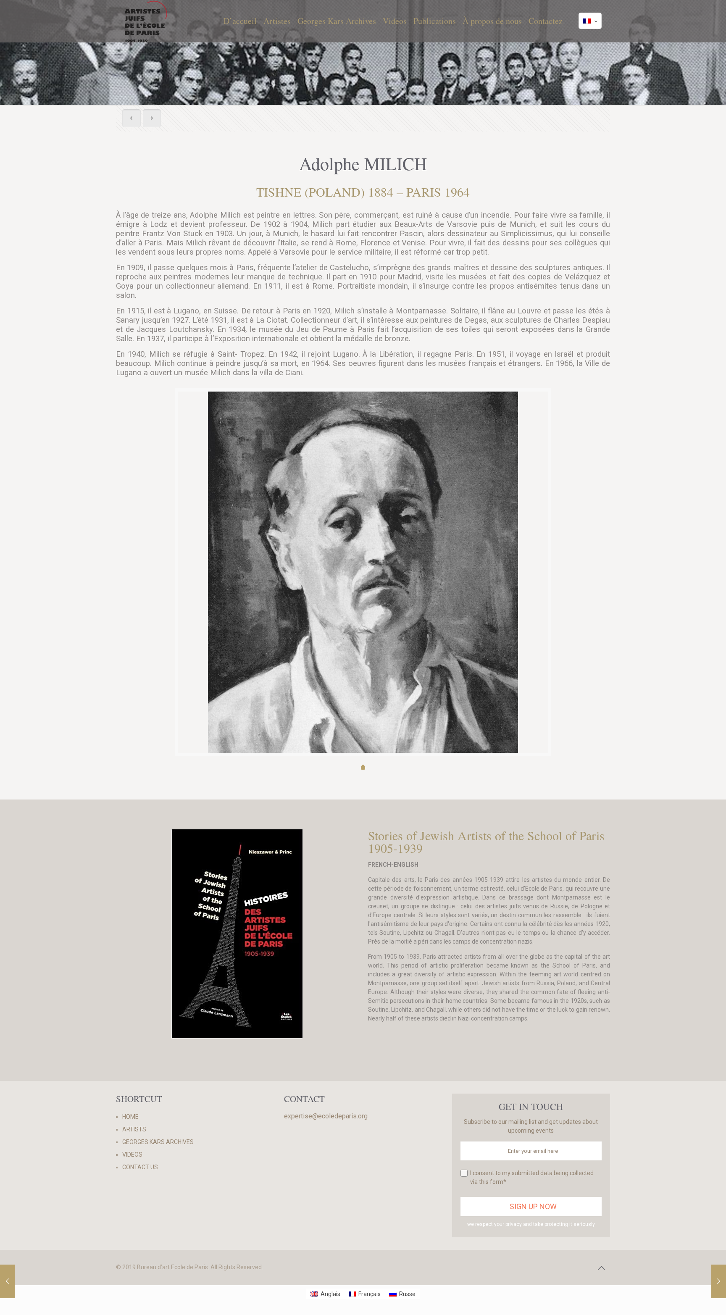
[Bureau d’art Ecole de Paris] (146, 21)
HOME (130, 1116)
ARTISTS (134, 1129)
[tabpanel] (363, 572)
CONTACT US (140, 1167)
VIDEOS (132, 1154)
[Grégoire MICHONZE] (7, 1281)
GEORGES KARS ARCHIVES (158, 1142)
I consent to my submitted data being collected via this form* (532, 1177)
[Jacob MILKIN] (718, 1281)
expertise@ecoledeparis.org (326, 1116)
